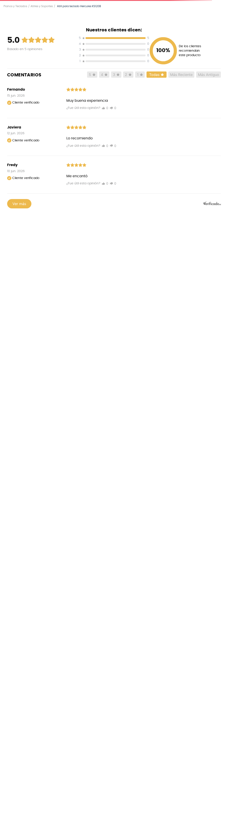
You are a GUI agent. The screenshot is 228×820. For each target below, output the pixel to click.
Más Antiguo (208, 74)
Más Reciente (181, 74)
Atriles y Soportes (42, 6)
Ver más (19, 203)
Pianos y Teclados (15, 6)
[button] (114, 38)
